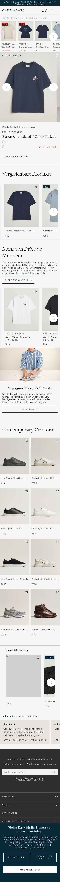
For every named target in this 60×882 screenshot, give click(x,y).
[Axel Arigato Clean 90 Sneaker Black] (14, 526)
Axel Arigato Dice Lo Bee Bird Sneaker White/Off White (45, 579)
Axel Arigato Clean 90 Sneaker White (42, 528)
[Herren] (23, 676)
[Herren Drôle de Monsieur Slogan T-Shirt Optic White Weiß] (21, 309)
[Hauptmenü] (55, 10)
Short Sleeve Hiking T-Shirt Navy (42, 47)
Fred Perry (24, 44)
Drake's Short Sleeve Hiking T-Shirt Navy (19, 230)
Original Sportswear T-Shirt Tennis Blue (25, 47)
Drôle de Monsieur (12, 132)
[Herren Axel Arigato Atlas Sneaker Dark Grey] (14, 456)
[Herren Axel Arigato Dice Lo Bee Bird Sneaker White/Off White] (45, 557)
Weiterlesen (38, 847)
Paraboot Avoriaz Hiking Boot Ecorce (43, 629)
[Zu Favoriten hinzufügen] (35, 187)
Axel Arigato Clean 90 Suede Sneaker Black (14, 579)
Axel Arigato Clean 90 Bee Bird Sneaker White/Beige (44, 478)
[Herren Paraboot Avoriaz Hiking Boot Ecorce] (45, 607)
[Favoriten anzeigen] (46, 10)
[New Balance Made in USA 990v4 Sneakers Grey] (14, 627)
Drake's (39, 44)
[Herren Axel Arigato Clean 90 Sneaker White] (45, 506)
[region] (30, 732)
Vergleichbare (27, 174)
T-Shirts (17, 55)
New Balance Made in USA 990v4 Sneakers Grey (13, 629)
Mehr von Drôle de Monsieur (22, 252)
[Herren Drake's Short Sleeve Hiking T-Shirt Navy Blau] (43, 31)
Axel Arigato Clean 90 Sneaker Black (11, 528)
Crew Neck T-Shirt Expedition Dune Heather (8, 47)
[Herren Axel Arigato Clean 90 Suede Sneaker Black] (14, 557)
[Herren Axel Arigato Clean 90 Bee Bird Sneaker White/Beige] (45, 456)
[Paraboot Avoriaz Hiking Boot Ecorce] (45, 627)
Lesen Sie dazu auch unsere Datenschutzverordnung (30, 779)
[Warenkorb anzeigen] (51, 10)
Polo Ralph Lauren (8, 44)
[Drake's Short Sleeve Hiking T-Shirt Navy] (21, 228)
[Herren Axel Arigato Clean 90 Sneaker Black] (14, 506)
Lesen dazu (28, 409)
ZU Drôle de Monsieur (16, 280)
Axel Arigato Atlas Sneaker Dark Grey (13, 478)
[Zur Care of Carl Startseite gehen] (13, 10)
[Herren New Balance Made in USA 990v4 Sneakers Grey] (14, 607)
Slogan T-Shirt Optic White (17, 337)
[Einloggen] (43, 10)
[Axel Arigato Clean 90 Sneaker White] (45, 526)
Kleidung (6, 55)
